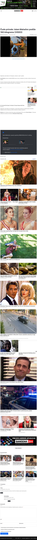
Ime (1, 519)
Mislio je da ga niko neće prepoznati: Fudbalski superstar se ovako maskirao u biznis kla (18, 463)
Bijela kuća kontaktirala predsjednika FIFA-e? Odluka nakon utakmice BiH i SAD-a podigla (30, 479)
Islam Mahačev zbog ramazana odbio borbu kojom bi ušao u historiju (13, 142)
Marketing (34, 538)
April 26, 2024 (14, 152)
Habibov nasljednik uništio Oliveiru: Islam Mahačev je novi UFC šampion (29, 142)
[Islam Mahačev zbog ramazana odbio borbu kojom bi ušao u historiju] (5, 142)
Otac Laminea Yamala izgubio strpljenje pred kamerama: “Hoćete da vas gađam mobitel (30, 467)
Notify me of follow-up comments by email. (8, 529)
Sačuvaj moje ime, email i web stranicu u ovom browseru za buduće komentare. (13, 527)
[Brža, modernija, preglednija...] (18, 440)
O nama (31, 538)
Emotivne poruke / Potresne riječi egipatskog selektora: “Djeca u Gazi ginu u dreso (5, 479)
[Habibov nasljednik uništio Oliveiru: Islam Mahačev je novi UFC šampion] (21, 142)
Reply (1, 492)
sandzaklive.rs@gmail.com (26, 538)
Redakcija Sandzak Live (4, 34)
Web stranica (21, 523)
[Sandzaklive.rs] (18, 11)
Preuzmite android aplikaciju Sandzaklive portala (18, 435)
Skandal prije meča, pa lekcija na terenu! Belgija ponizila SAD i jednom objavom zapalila (18, 479)
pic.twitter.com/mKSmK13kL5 (16, 149)
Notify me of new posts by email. (6, 531)
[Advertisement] (18, 20)
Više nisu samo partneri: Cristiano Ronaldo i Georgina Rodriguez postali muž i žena (5, 463)
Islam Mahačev (18, 448)
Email (1, 523)
